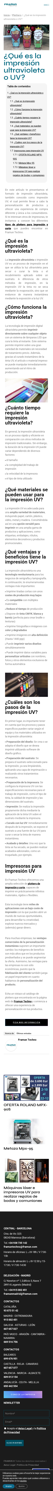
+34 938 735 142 (17, 1243)
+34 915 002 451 (17, 1290)
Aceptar (9, 1486)
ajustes (23, 1481)
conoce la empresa (23, 1395)
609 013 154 (11, 1377)
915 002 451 (11, 1320)
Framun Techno (23, 1001)
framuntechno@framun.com (20, 1247)
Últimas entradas (24, 1033)
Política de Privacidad (28, 1465)
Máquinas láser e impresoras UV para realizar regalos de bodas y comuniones (28, 171)
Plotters (16, 15)
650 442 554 (11, 1386)
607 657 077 (11, 1368)
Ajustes (22, 1486)
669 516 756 (11, 1342)
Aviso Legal (9, 1465)
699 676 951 (11, 1359)
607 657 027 (11, 1329)
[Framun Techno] (11, 1045)
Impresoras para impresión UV (29, 151)
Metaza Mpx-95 (26, 163)
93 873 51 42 (11, 1311)
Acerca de (9, 1033)
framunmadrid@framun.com (20, 1294)
